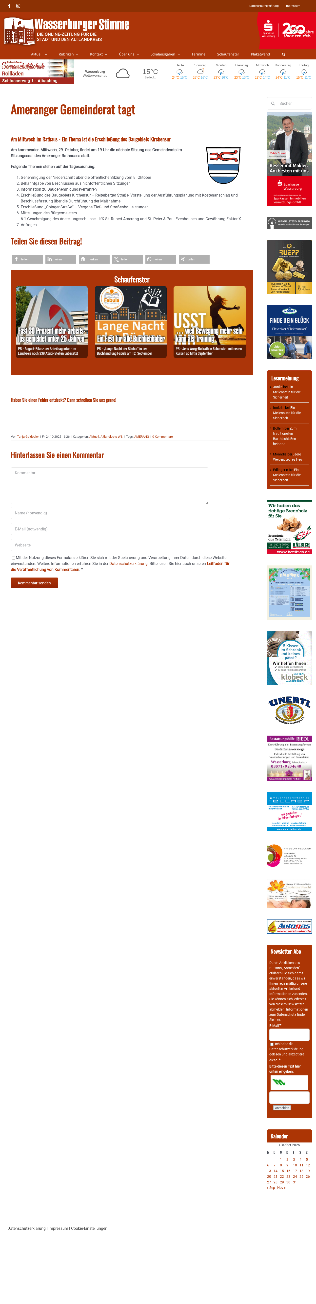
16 (288, 1171)
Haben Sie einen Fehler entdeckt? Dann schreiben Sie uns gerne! (63, 400)
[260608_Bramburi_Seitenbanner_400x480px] (289, 568)
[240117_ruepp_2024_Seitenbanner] (289, 242)
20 (269, 1176)
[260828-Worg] (209, 289)
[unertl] (289, 699)
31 (295, 1182)
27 (269, 1182)
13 (269, 1171)
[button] (283, 54)
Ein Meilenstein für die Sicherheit (287, 392)
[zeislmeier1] (289, 922)
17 (295, 1171)
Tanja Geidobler (28, 436)
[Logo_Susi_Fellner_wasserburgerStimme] (289, 794)
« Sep (271, 1188)
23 (288, 1176)
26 (308, 1176)
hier (277, 1020)
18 (301, 1171)
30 (288, 1182)
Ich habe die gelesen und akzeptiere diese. (286, 1052)
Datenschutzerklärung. (129, 563)
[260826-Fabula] (131, 289)
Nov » (281, 1188)
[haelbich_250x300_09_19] (289, 503)
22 (282, 1176)
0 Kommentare (162, 436)
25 (301, 1176)
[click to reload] (289, 1082)
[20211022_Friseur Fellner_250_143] (289, 845)
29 (282, 1182)
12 (308, 1165)
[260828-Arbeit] (52, 289)
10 (295, 1165)
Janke (277, 387)
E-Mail (275, 1026)
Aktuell (94, 436)
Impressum (58, 1228)
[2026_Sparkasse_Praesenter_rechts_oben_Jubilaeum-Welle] (286, 15)
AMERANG (141, 436)
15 (282, 1171)
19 (308, 1171)
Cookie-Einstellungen (89, 1228)
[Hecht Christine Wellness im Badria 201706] (289, 882)
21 (275, 1176)
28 (275, 1182)
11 (301, 1165)
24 (295, 1176)
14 (275, 1171)
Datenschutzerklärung (286, 1049)
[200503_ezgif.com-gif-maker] (289, 633)
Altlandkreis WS (111, 436)
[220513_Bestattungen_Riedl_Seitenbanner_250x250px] (289, 738)
